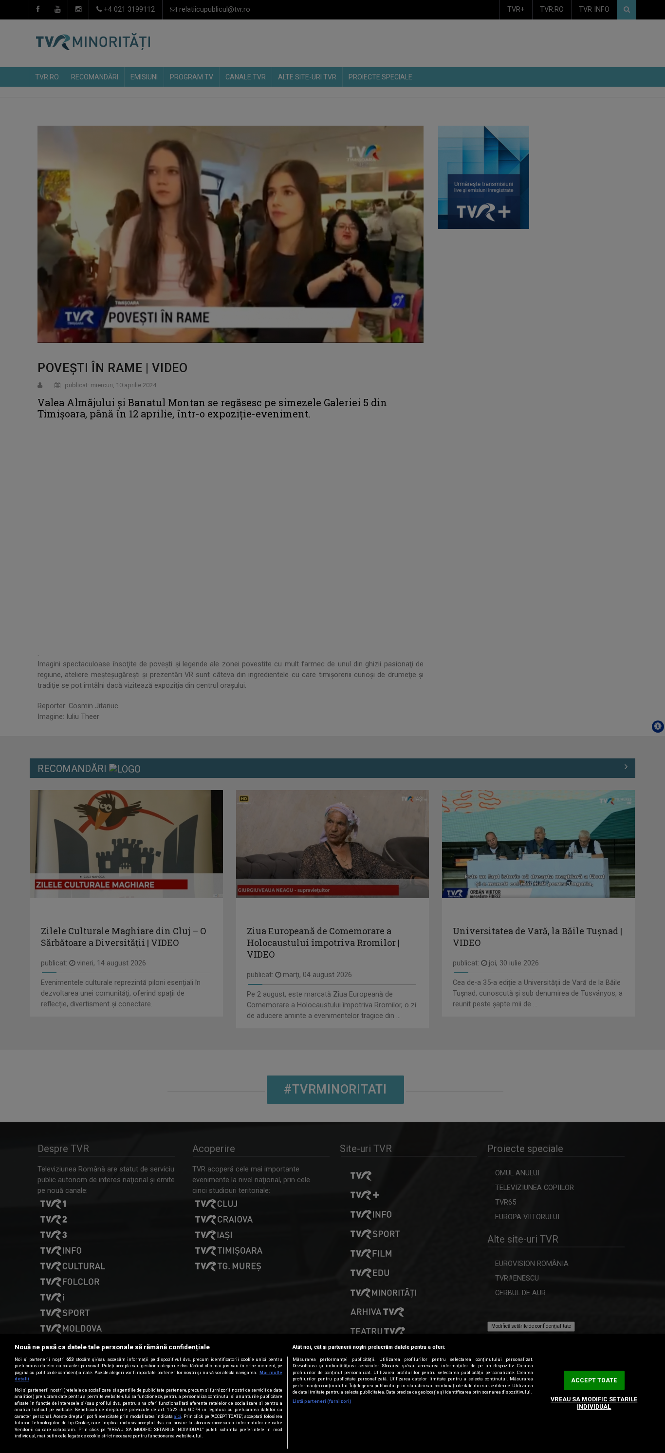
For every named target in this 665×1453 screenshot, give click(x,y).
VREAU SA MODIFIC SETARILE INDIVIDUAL (594, 1403)
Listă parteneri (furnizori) (322, 1401)
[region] (332, 1393)
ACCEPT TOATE (594, 1380)
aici (177, 1416)
